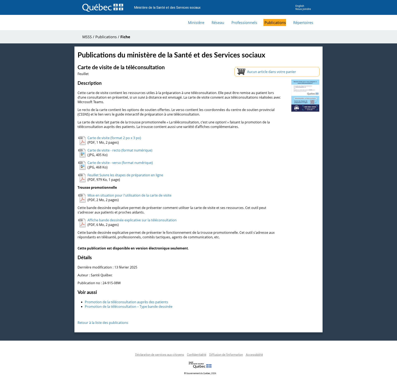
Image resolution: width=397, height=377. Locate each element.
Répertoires (303, 22)
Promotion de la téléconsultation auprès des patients (126, 302)
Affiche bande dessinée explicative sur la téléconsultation (132, 220)
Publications (275, 22)
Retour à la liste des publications (103, 322)
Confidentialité (196, 354)
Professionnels (244, 22)
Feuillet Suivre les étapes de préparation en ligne (125, 175)
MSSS (87, 36)
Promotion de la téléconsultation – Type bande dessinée (128, 306)
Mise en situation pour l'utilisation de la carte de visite (129, 195)
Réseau (218, 22)
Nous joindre (303, 9)
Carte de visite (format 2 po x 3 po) (114, 138)
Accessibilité (254, 354)
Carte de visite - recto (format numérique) (119, 150)
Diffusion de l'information (226, 354)
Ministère (196, 22)
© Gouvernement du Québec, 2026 (200, 373)
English (299, 5)
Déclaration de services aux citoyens (159, 354)
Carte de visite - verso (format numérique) (120, 162)
